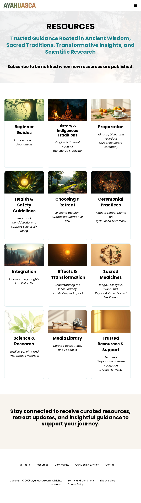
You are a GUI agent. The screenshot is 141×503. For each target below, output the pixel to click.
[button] (135, 5)
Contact (110, 464)
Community (62, 464)
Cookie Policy (76, 484)
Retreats (25, 464)
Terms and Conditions (81, 480)
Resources (42, 464)
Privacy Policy (107, 480)
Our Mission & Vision (87, 464)
